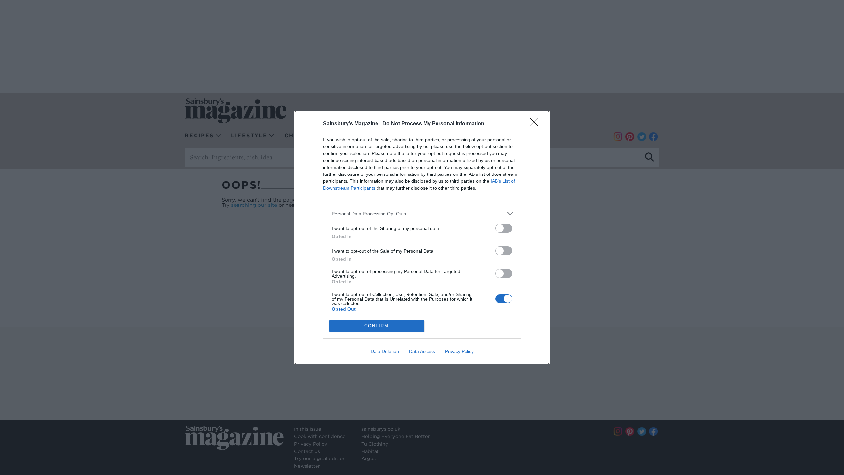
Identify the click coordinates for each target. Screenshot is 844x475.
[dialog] (422, 237)
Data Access (422, 351)
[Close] (536, 124)
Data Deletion (385, 351)
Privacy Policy (459, 351)
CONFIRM (376, 325)
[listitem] (422, 213)
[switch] (503, 228)
